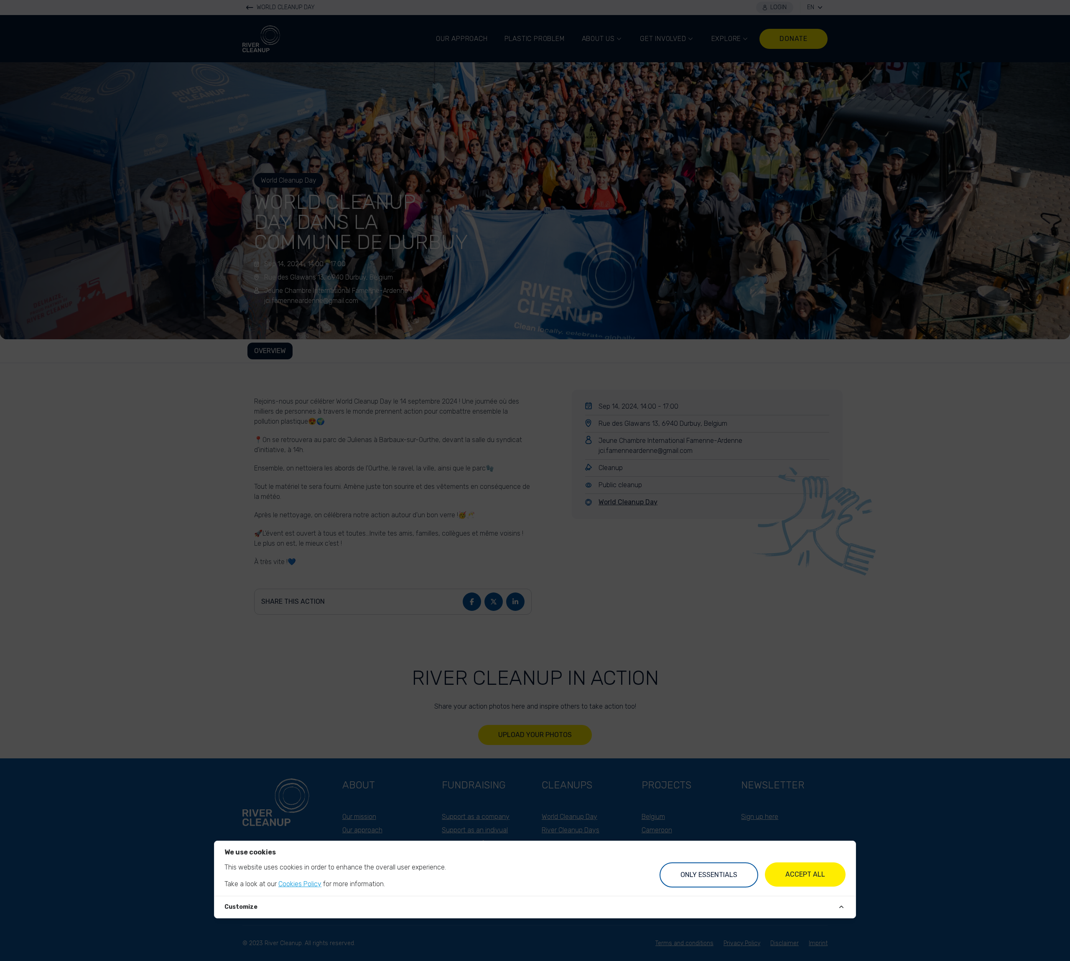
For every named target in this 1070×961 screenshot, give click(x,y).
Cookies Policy (299, 884)
